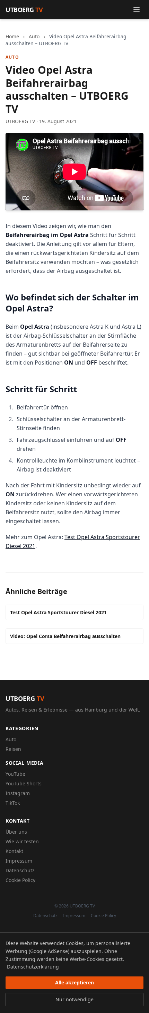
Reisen (13, 749)
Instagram (18, 793)
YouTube (15, 774)
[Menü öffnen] (136, 10)
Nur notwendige (74, 999)
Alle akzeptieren (74, 982)
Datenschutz (20, 870)
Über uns (16, 831)
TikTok (13, 803)
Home (12, 36)
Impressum (19, 860)
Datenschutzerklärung (33, 966)
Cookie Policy (20, 880)
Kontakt (14, 851)
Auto (34, 36)
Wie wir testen (22, 841)
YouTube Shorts (24, 783)
